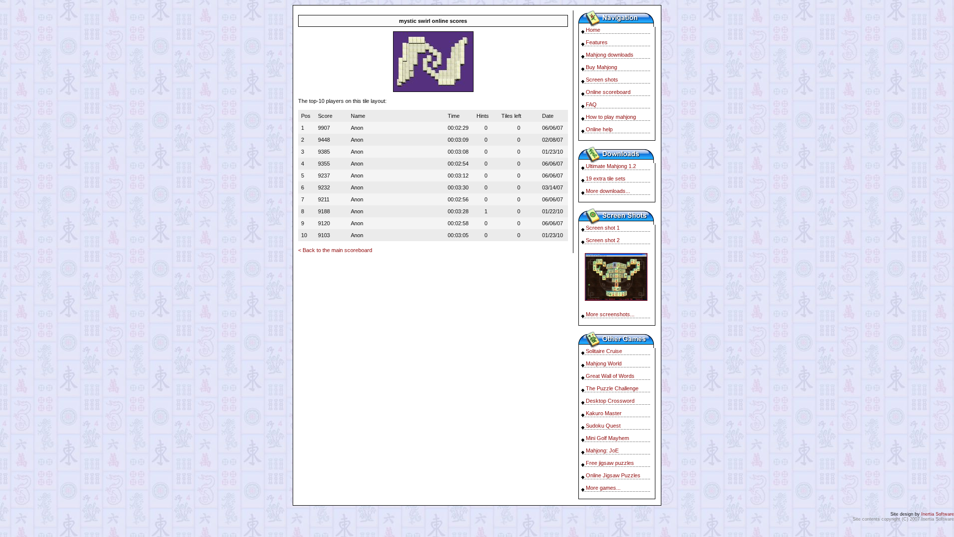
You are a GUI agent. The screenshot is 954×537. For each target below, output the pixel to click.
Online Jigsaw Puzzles (613, 475)
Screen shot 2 (603, 240)
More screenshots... (610, 314)
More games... (603, 488)
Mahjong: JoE (602, 450)
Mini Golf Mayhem (607, 438)
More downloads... (608, 191)
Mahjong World (604, 363)
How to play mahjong (611, 117)
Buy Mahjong (601, 67)
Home (593, 30)
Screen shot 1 (603, 228)
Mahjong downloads (610, 55)
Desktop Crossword (610, 401)
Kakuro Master (604, 413)
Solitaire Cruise (604, 351)
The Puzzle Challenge (612, 388)
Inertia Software (937, 514)
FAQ (591, 104)
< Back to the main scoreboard (335, 250)
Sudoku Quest (603, 426)
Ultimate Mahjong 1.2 (611, 166)
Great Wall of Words (610, 376)
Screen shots (602, 80)
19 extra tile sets (606, 178)
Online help (599, 129)
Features (597, 42)
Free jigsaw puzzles (610, 463)
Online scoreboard (608, 92)
